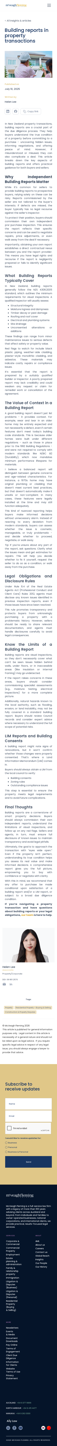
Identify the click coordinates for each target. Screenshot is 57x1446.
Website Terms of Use (13, 1370)
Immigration (12, 1277)
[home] (16, 5)
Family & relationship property (12, 1271)
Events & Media (10, 1333)
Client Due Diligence (11, 1357)
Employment (13, 1254)
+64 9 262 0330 (23, 1413)
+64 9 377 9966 (24, 1402)
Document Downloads (12, 1340)
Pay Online (11, 1344)
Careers (39, 1248)
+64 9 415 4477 (30, 1408)
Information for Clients (12, 1363)
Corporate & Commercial (12, 1243)
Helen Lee (10, 101)
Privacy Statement (12, 1377)
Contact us (41, 1252)
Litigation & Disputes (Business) (12, 1284)
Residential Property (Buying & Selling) (11, 1305)
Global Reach (42, 1255)
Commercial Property (12, 1249)
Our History (41, 1266)
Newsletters (12, 1327)
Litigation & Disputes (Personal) (12, 1294)
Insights (39, 1259)
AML (37, 1241)
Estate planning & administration (14, 1261)
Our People (41, 1263)
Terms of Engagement (13, 1350)
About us (40, 1244)
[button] (50, 5)
